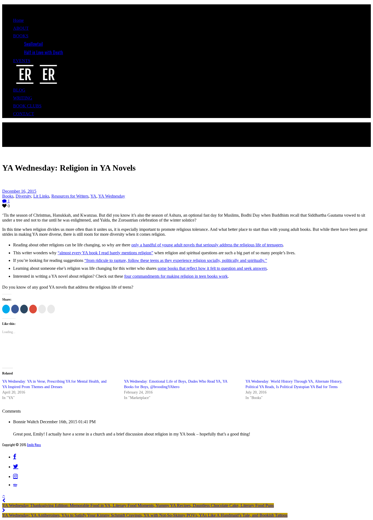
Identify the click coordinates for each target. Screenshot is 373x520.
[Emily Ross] (36, 82)
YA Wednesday (111, 196)
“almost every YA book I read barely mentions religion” (105, 252)
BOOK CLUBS (27, 106)
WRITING (22, 98)
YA (93, 196)
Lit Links (41, 196)
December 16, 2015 (19, 191)
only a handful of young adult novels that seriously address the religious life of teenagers (207, 245)
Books (7, 196)
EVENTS (21, 60)
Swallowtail (33, 44)
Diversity (23, 196)
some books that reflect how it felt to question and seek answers (212, 268)
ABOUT (21, 28)
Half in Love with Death (43, 52)
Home (18, 20)
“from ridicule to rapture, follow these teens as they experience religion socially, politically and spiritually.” (175, 260)
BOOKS (20, 36)
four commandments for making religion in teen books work (176, 276)
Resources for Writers (69, 196)
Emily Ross (34, 444)
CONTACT (23, 113)
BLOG (19, 90)
